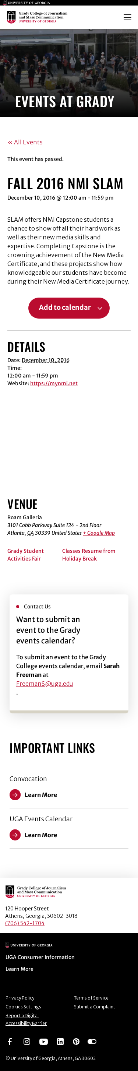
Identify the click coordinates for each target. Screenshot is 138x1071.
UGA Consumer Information (40, 957)
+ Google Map (99, 533)
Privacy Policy (20, 998)
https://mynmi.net (54, 383)
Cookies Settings (23, 1006)
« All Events (25, 142)
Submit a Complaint (94, 1006)
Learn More (19, 969)
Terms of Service (91, 998)
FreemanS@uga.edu (44, 683)
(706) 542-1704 (25, 923)
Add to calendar (65, 307)
